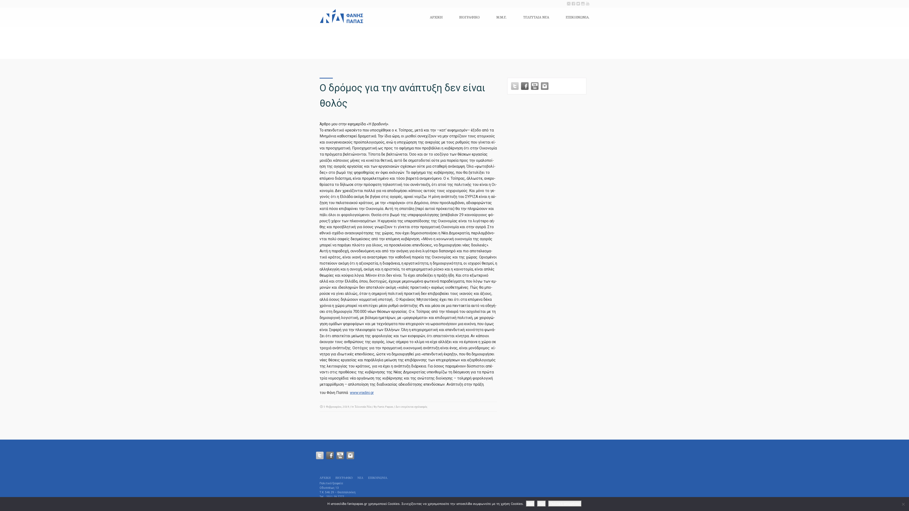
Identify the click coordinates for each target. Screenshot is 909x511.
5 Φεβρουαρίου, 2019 (336, 406)
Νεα (360, 478)
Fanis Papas (385, 406)
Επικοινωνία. (577, 17)
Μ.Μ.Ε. (501, 17)
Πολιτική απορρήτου (565, 504)
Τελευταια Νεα (536, 17)
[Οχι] (903, 504)
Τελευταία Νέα (363, 406)
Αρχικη (436, 17)
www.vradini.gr (362, 392)
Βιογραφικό (469, 17)
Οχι (541, 504)
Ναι (530, 504)
